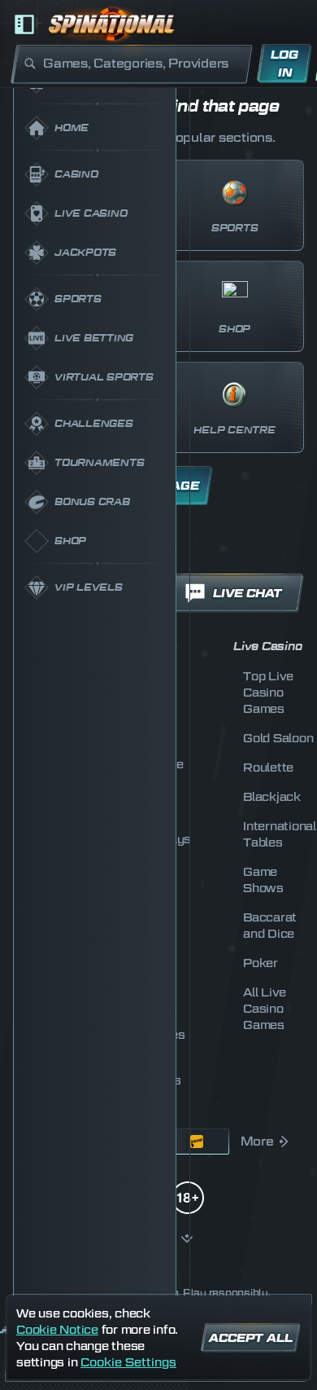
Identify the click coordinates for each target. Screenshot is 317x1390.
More (257, 1141)
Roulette (268, 767)
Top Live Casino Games (268, 692)
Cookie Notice (57, 1329)
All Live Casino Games (264, 1008)
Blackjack (272, 796)
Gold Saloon (278, 738)
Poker (260, 963)
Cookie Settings (128, 1362)
